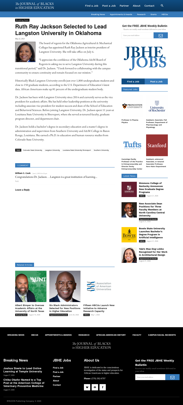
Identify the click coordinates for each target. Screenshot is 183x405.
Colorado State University (32, 150)
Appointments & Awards (58, 315)
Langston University (52, 150)
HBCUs (86, 315)
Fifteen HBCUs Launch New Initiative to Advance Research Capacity (99, 308)
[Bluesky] (87, 387)
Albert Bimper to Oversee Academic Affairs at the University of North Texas (29, 308)
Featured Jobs (130, 89)
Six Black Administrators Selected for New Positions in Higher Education (64, 308)
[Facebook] (103, 387)
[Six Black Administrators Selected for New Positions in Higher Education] (65, 286)
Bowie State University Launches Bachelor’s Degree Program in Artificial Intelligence (152, 233)
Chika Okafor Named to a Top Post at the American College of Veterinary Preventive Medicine (23, 383)
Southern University (101, 150)
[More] (87, 156)
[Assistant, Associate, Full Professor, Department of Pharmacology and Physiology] (157, 106)
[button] (162, 5)
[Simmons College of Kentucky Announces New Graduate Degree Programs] (129, 189)
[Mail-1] (95, 387)
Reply (17, 181)
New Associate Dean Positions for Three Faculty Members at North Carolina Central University (152, 209)
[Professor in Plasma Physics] (132, 106)
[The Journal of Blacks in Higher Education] (34, 5)
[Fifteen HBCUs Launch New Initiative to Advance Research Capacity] (99, 286)
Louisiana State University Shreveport (77, 150)
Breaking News (22, 20)
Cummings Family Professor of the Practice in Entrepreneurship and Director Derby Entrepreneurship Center (132, 164)
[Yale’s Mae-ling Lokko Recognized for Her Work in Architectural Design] (129, 255)
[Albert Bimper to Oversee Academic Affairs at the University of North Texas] (30, 286)
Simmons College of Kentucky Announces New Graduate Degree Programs (151, 187)
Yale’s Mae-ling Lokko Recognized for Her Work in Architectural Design (153, 252)
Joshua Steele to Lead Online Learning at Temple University (22, 369)
